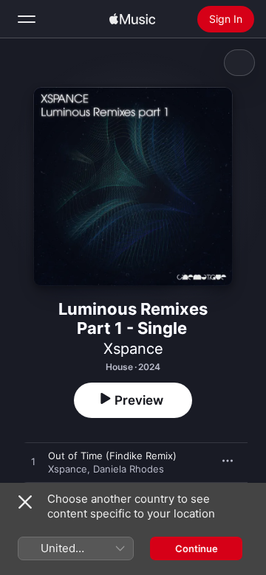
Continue (196, 548)
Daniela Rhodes (128, 469)
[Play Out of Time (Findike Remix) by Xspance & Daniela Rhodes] (33, 462)
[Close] (25, 502)
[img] (132, 19)
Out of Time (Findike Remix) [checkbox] (112, 455)
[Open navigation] (26, 19)
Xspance (133, 349)
